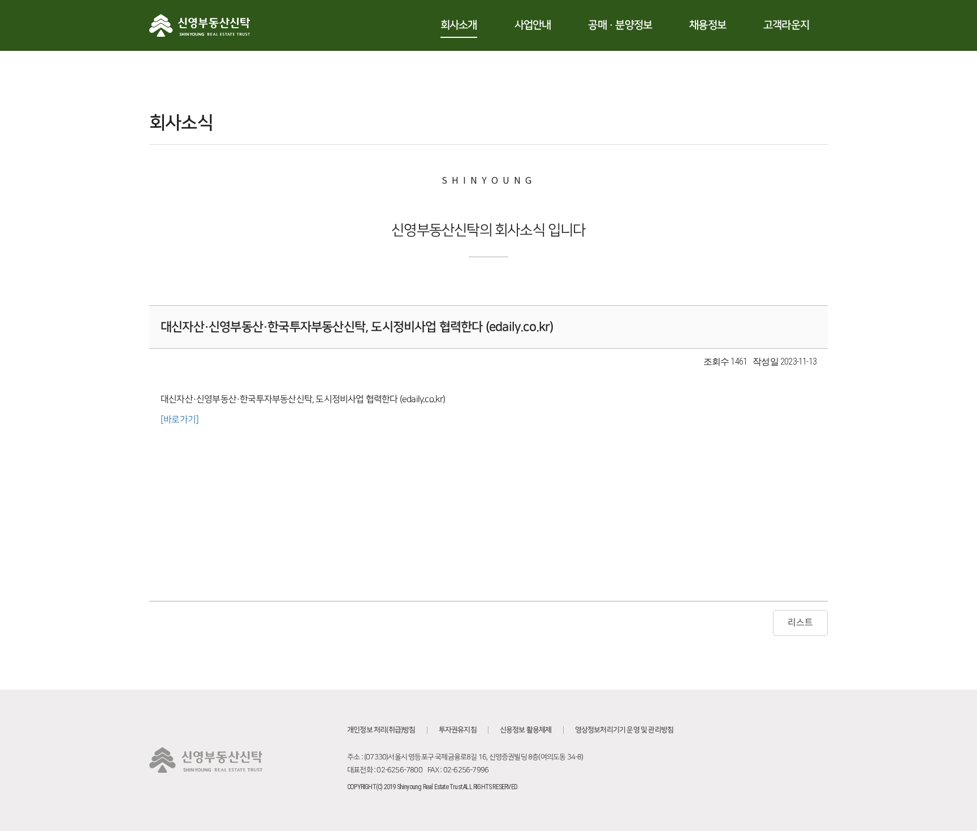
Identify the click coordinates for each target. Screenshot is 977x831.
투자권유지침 (458, 730)
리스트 (800, 622)
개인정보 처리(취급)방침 (381, 730)
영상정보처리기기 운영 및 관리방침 (624, 730)
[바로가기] (179, 419)
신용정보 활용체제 (526, 730)
